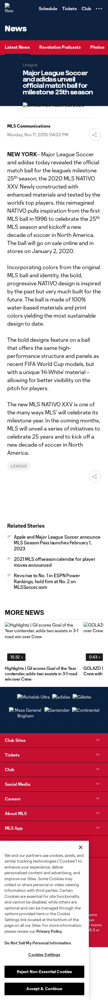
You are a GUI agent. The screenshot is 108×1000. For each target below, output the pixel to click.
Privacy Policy (49, 931)
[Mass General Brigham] (25, 715)
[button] (99, 8)
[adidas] (61, 696)
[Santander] (57, 710)
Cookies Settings (44, 954)
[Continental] (85, 710)
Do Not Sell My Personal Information (37, 943)
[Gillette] (82, 696)
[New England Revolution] (10, 8)
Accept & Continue (44, 988)
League (19, 466)
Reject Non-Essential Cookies (44, 971)
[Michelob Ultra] (33, 696)
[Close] (80, 847)
